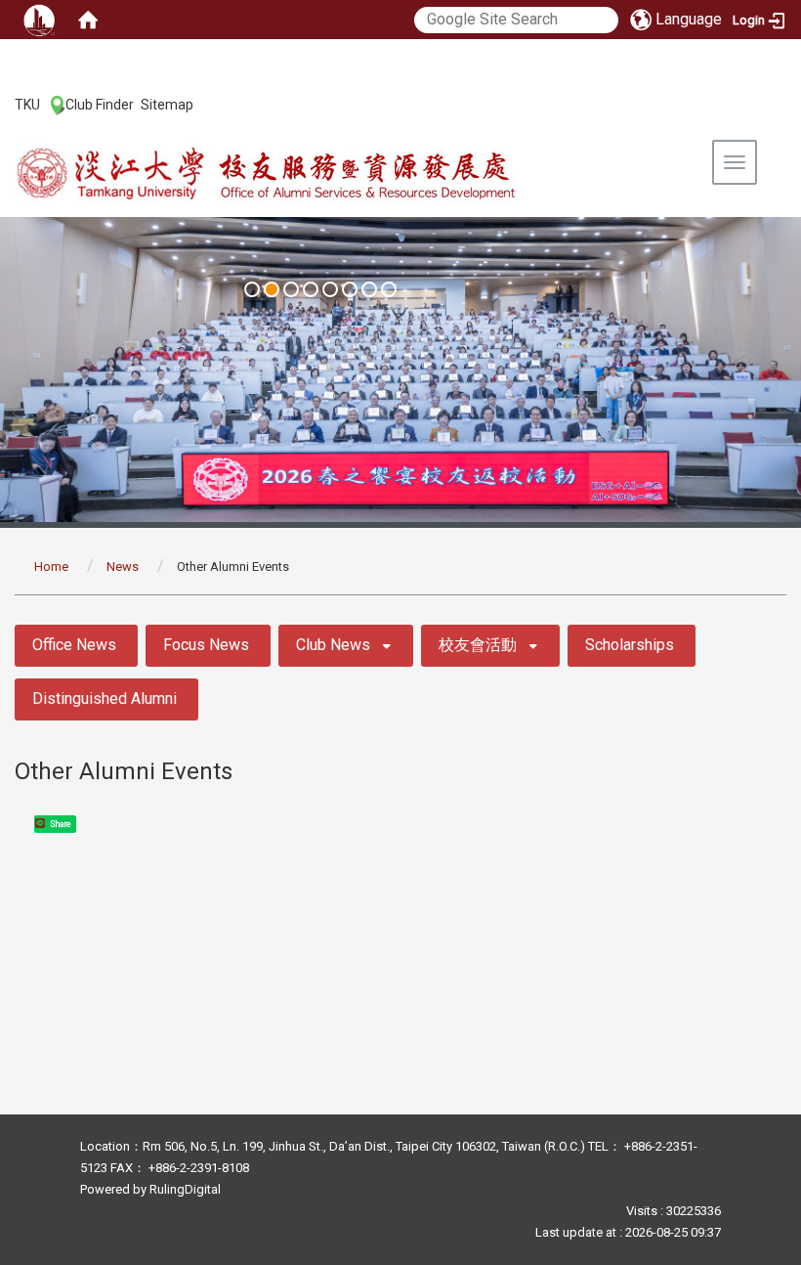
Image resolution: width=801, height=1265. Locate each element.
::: (4, 103)
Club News (333, 644)
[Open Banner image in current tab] (400, 370)
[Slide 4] (310, 289)
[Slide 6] (350, 289)
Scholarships (629, 644)
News (122, 566)
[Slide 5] (330, 289)
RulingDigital (185, 1189)
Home (51, 566)
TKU (27, 104)
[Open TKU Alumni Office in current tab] (308, 174)
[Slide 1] (252, 289)
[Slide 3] (291, 289)
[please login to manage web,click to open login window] (39, 19)
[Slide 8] (389, 289)
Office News (74, 644)
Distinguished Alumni (104, 698)
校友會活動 (478, 644)
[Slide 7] (369, 289)
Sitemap (167, 104)
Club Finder (99, 104)
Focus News (206, 644)
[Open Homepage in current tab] (87, 19)
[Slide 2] (271, 289)
